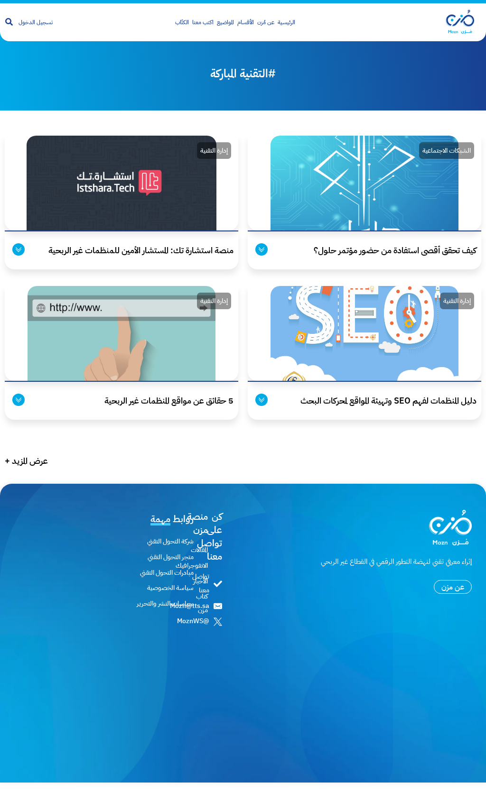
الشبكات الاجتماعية (446, 151)
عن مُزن (265, 22)
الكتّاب (182, 22)
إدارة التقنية (214, 151)
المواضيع (225, 22)
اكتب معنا (203, 22)
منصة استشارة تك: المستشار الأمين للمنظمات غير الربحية (141, 250)
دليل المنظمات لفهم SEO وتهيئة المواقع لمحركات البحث (388, 400)
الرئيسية (286, 22)
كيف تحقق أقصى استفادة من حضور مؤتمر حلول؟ (395, 250)
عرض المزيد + (26, 460)
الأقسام (245, 22)
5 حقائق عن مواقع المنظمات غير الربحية (169, 400)
